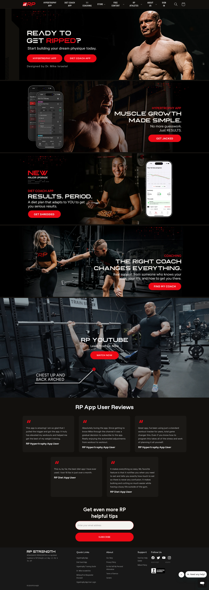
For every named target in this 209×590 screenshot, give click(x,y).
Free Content (115, 4)
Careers (109, 578)
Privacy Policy (111, 562)
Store (100, 4)
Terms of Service (112, 574)
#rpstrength (155, 562)
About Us (150, 4)
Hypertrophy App (82, 558)
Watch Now (104, 355)
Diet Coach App (81, 562)
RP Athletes (134, 4)
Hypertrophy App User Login (86, 582)
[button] (176, 4)
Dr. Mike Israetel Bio (83, 571)
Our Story (109, 558)
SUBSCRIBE (104, 537)
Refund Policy (142, 565)
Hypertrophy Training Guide (86, 567)
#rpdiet (167, 562)
